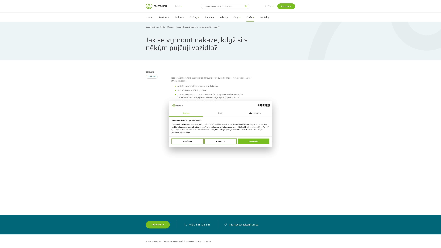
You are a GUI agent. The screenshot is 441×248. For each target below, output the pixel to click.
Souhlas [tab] (186, 113)
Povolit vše (253, 141)
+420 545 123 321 (199, 225)
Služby (193, 17)
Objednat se (286, 6)
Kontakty (265, 17)
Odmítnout (187, 141)
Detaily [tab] (220, 113)
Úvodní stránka (152, 27)
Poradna (209, 17)
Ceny (236, 17)
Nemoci (149, 17)
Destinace (164, 17)
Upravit (219, 141)
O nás (249, 17)
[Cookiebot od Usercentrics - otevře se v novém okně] (260, 105)
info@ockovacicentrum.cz (243, 225)
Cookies (208, 241)
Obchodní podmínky (194, 241)
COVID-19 (151, 76)
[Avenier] (156, 6)
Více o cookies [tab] (255, 113)
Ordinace (179, 17)
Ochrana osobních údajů (173, 241)
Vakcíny (224, 17)
